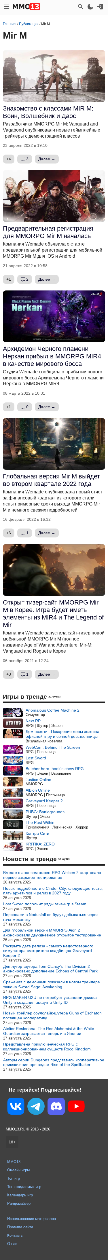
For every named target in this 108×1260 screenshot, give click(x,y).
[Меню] (6, 7)
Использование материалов (31, 1219)
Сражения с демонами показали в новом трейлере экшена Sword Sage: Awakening (51, 984)
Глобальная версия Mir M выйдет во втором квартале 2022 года (51, 480)
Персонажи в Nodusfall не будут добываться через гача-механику (50, 917)
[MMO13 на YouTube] (76, 1107)
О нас (12, 1244)
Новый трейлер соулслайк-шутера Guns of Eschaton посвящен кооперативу (52, 1015)
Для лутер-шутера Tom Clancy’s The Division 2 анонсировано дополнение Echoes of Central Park (50, 969)
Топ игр (13, 1178)
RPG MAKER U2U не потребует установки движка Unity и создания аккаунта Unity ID (50, 1000)
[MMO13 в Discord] (56, 1107)
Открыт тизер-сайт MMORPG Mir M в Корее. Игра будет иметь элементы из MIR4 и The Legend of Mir (53, 613)
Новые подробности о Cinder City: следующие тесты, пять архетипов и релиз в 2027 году (53, 891)
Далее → (46, 159)
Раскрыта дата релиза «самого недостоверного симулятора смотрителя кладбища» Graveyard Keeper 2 (48, 951)
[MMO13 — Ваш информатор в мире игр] (26, 6)
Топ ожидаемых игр (24, 1187)
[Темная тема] (90, 6)
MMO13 (13, 1162)
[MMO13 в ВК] (15, 1107)
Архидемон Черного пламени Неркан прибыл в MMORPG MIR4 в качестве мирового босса (52, 356)
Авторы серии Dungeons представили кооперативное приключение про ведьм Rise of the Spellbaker (53, 1062)
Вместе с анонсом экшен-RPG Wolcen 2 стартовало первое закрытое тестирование (52, 875)
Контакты (15, 1235)
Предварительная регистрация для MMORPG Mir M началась (48, 232)
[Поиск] (80, 6)
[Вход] (100, 6)
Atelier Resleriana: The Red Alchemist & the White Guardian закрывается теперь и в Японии (48, 1031)
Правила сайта (20, 1227)
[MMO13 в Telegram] (36, 1107)
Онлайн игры (18, 1170)
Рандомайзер (19, 1203)
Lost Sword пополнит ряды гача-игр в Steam (44, 904)
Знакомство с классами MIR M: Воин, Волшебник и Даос (48, 112)
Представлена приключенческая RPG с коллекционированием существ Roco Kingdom (47, 1046)
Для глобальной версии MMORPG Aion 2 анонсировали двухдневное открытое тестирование (52, 932)
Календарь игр (20, 1195)
